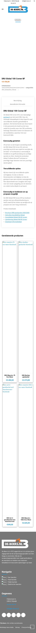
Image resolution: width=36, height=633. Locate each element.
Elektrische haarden (14, 584)
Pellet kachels (12, 582)
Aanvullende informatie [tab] (17, 104)
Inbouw (14, 89)
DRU (3, 89)
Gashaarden (8, 89)
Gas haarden (12, 577)
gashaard (6, 117)
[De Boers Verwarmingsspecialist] (18, 9)
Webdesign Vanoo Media (6, 627)
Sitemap (17, 627)
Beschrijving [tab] (18, 100)
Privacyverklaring (26, 627)
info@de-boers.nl (26, 1)
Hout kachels (12, 580)
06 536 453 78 (11, 604)
